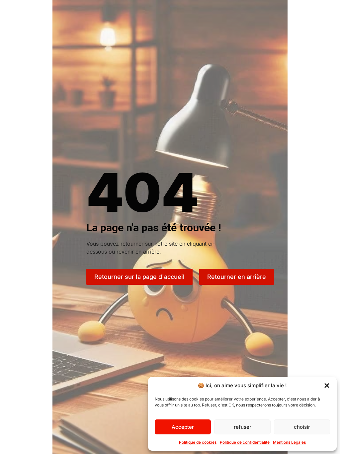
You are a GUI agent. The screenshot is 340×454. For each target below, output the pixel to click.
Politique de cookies (197, 442)
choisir (302, 427)
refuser (242, 427)
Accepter (183, 427)
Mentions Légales (289, 442)
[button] (326, 385)
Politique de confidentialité (245, 442)
